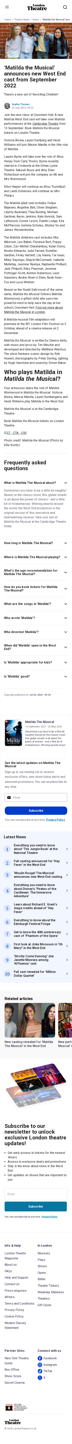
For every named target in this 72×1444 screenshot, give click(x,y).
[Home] (37, 7)
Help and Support (16, 1277)
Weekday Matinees (51, 1292)
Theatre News (22, 19)
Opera (42, 1273)
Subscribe (36, 810)
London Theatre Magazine (15, 1255)
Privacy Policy (55, 819)
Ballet (42, 1279)
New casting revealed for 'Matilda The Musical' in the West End (29, 1044)
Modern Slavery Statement (15, 1325)
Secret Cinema (15, 1383)
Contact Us (12, 1284)
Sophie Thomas (21, 104)
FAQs (8, 1271)
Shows (42, 1266)
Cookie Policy (14, 1316)
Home (8, 19)
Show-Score (13, 1376)
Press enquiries (15, 1290)
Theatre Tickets (48, 1285)
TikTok (47, 1371)
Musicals (44, 1253)
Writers (10, 1297)
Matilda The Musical (39, 722)
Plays (42, 1260)
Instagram (50, 1365)
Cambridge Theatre (45, 124)
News (36, 19)
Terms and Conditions (19, 1303)
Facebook (50, 1358)
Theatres (44, 1298)
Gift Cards (44, 1305)
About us (11, 1264)
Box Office (12, 1369)
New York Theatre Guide (17, 1360)
